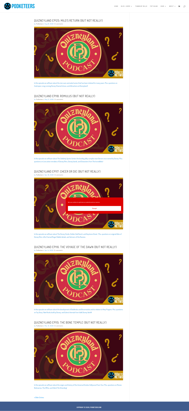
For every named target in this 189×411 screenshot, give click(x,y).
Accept (94, 208)
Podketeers (40, 24)
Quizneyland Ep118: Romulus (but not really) (64, 96)
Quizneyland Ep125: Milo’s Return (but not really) (68, 20)
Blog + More (125, 6)
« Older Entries (39, 397)
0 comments (59, 24)
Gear (162, 6)
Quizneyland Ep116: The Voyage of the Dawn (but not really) (75, 247)
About (171, 6)
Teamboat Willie (141, 6)
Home (116, 6)
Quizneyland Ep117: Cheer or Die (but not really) (67, 171)
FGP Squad (154, 6)
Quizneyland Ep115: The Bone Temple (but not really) (70, 322)
